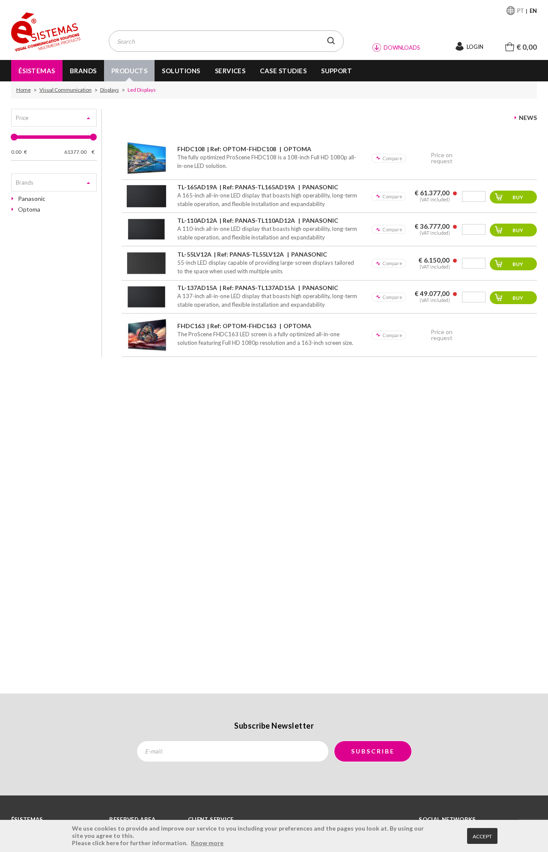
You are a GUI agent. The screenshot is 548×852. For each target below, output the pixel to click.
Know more (207, 842)
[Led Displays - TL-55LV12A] (146, 263)
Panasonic (31, 199)
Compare (392, 158)
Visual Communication (65, 90)
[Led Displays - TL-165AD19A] (146, 196)
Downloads (402, 47)
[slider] (14, 137)
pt (520, 10)
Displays (109, 90)
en (533, 10)
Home (23, 90)
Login (475, 46)
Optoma (29, 209)
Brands (83, 71)
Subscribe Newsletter (274, 725)
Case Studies (283, 71)
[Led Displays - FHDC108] (146, 158)
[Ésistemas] (45, 32)
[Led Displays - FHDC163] (146, 335)
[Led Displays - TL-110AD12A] (146, 229)
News (528, 118)
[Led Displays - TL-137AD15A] (146, 297)
